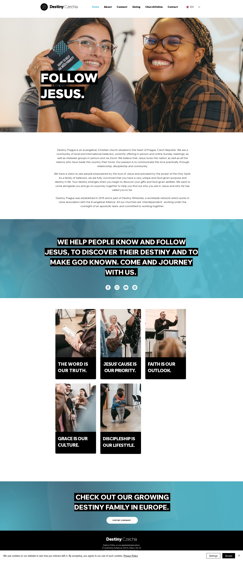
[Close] (239, 555)
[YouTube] (125, 287)
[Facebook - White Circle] (108, 287)
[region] (75, 344)
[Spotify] (134, 287)
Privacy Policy (130, 555)
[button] (107, 7)
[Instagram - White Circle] (117, 287)
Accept (228, 555)
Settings (213, 555)
